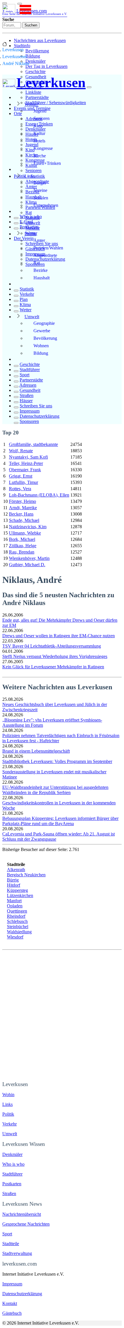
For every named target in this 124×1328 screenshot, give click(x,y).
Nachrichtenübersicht (21, 1214)
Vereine (40, 190)
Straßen (26, 395)
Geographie (44, 323)
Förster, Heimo (22, 501)
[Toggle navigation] (4, 3)
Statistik (27, 289)
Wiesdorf (15, 936)
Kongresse (43, 148)
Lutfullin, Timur (23, 482)
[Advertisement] (62, 1015)
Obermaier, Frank (25, 469)
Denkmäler (35, 61)
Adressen (27, 385)
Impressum (30, 411)
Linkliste (33, 92)
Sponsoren (29, 421)
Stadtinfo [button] (22, 45)
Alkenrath (16, 869)
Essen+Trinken (47, 163)
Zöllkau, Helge (22, 545)
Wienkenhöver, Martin (29, 558)
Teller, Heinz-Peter (26, 463)
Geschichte (35, 71)
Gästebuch (12, 1313)
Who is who (31, 216)
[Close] (89, 87)
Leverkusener (14, 56)
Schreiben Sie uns (36, 405)
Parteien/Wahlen (48, 247)
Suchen (31, 25)
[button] (19, 4)
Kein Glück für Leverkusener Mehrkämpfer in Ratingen (53, 666)
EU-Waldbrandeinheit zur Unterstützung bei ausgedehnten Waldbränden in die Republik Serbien (55, 790)
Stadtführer (30, 369)
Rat (28, 212)
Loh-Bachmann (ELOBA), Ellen (39, 495)
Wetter (25, 309)
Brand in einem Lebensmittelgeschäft (36, 751)
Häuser (26, 400)
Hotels (39, 140)
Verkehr (27, 294)
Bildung (32, 56)
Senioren (33, 170)
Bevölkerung (37, 50)
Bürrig (13, 879)
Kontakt (9, 1303)
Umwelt (32, 316)
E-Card (26, 221)
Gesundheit (30, 390)
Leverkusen (13, 49)
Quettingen (17, 911)
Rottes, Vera (20, 488)
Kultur (39, 133)
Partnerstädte (37, 97)
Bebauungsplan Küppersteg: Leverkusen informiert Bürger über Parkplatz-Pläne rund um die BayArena (60, 821)
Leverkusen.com (34, 12)
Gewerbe (41, 330)
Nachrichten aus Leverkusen (40, 40)
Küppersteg (17, 890)
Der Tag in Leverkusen (46, 66)
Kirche (39, 155)
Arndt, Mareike (23, 507)
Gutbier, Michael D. (27, 564)
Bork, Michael (22, 539)
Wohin (8, 1094)
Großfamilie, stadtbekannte (33, 444)
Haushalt (41, 277)
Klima (25, 304)
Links (30, 176)
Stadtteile (10, 1243)
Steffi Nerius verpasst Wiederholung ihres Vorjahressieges (54, 656)
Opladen (14, 905)
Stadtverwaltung (17, 1253)
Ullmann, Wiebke (25, 533)
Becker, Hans (21, 514)
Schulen (40, 197)
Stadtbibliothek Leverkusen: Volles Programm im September (57, 761)
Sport (24, 374)
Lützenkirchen (20, 895)
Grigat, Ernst (20, 476)
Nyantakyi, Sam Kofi (28, 457)
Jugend (39, 110)
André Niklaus (15, 63)
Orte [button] (18, 113)
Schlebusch (17, 921)
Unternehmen (45, 205)
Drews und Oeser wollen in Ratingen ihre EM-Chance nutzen (58, 635)
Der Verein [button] (24, 238)
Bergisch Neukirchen (26, 874)
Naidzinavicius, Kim (27, 526)
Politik (30, 233)
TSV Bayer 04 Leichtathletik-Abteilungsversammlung (51, 646)
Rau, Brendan (21, 551)
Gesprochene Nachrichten (26, 1224)
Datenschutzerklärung (45, 259)
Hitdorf (13, 885)
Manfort (14, 900)
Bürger (39, 182)
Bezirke (40, 270)
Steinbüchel (17, 926)
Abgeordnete (45, 255)
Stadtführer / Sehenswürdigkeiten (55, 102)
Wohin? (32, 104)
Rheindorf (16, 916)
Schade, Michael (24, 520)
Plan (24, 299)
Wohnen (41, 345)
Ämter (39, 240)
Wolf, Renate (21, 450)
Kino (38, 125)
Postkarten (29, 226)
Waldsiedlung (19, 931)
